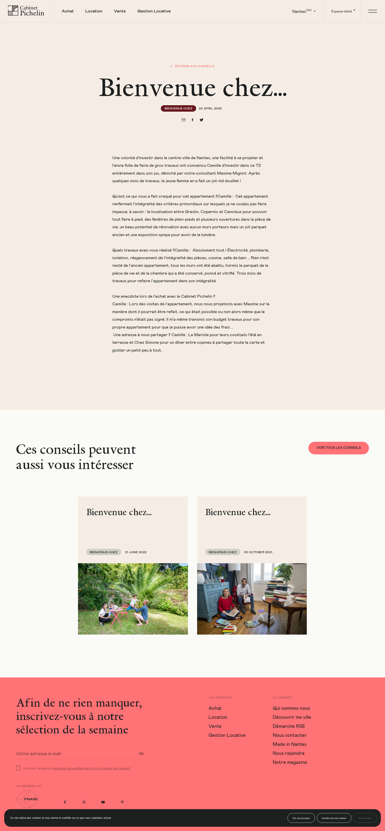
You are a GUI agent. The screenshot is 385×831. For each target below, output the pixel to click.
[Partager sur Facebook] (192, 119)
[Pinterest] (122, 802)
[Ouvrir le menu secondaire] (372, 11)
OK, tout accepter (301, 818)
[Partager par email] (183, 119)
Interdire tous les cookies (334, 818)
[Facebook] (64, 802)
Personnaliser (365, 818)
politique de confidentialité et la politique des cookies (92, 768)
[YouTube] (103, 802)
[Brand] (27, 11)
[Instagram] (84, 802)
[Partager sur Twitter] (201, 120)
